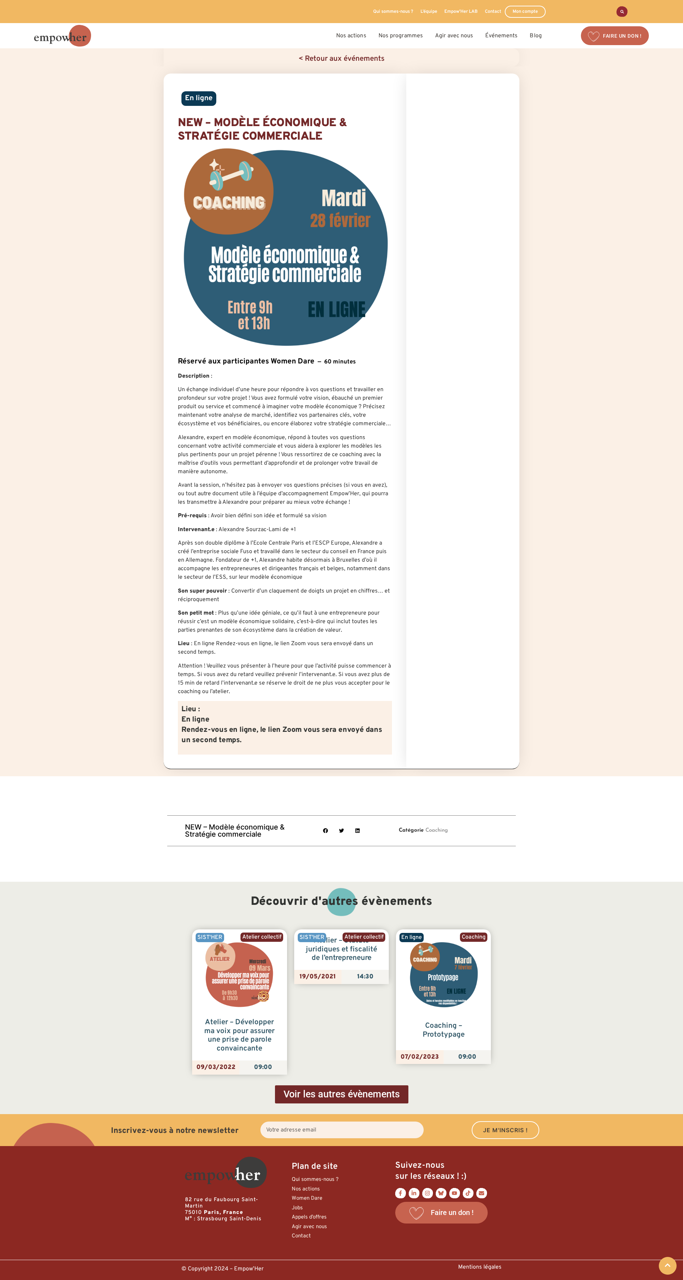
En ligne (199, 98)
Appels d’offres (309, 1217)
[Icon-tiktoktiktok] (468, 1193)
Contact (493, 12)
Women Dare (307, 1198)
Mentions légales (480, 1267)
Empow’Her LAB (461, 12)
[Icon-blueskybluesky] (441, 1193)
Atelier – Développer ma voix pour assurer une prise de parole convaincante (239, 1036)
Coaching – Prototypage (444, 1030)
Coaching (436, 830)
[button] (326, 831)
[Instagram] (427, 1193)
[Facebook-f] (400, 1193)
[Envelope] (481, 1193)
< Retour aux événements (341, 59)
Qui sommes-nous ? (393, 12)
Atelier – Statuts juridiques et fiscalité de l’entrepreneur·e (341, 949)
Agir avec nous (309, 1227)
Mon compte (525, 12)
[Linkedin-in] (414, 1193)
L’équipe (428, 12)
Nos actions (306, 1189)
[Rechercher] (622, 11)
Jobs (297, 1208)
